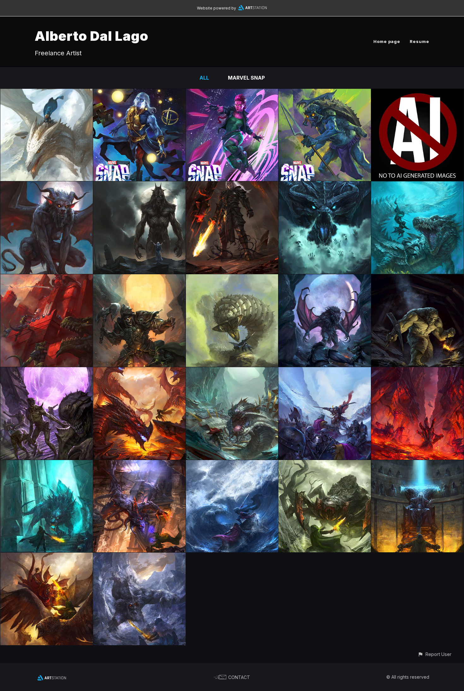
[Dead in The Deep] (417, 371)
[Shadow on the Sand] (46, 557)
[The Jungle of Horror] (324, 464)
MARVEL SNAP (246, 78)
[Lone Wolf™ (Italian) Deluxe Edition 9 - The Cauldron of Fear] (139, 464)
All (204, 78)
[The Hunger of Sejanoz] (232, 279)
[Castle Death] (417, 464)
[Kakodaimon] (46, 186)
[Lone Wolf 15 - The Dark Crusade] (324, 371)
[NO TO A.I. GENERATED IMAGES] (417, 93)
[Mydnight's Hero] (324, 279)
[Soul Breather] (324, 186)
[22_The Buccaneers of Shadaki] (417, 186)
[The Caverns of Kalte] (139, 557)
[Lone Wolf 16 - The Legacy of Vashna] (232, 371)
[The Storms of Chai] (232, 464)
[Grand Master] (139, 93)
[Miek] (324, 93)
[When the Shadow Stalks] (417, 279)
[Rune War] (46, 279)
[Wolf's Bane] (46, 371)
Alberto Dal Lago (91, 36)
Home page (386, 41)
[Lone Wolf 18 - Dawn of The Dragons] (139, 371)
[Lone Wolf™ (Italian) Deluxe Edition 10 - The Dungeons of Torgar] (46, 464)
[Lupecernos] (139, 186)
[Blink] (232, 93)
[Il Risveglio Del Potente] (46, 93)
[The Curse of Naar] (139, 279)
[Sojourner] (232, 186)
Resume (419, 41)
